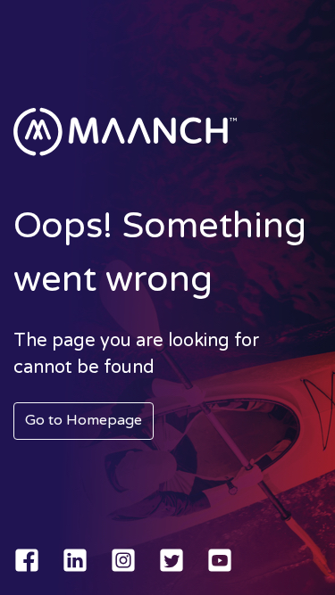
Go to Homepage (83, 420)
